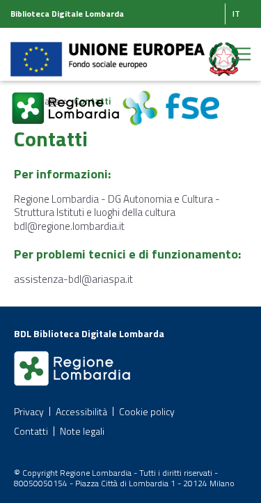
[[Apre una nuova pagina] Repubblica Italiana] (224, 51)
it (236, 13)
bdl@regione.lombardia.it (69, 226)
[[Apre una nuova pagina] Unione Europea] (108, 51)
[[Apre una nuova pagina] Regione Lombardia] (66, 100)
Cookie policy (147, 411)
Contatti (31, 431)
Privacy (29, 411)
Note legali (82, 431)
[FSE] (170, 100)
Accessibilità (81, 411)
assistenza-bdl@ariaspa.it (73, 279)
